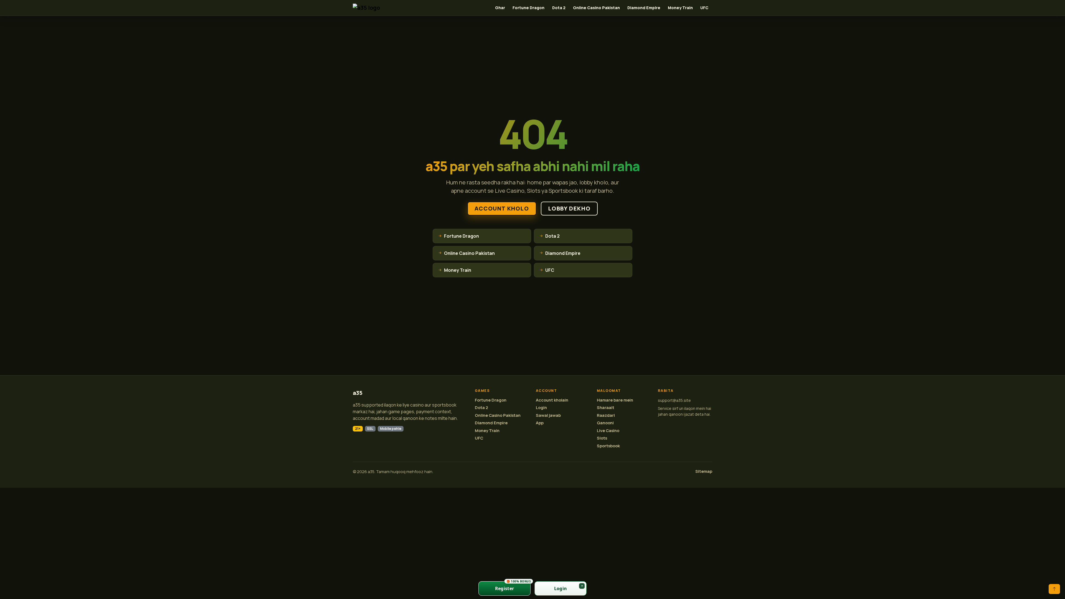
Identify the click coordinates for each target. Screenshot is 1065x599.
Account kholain (552, 400)
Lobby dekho (569, 208)
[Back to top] (1054, 589)
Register (513, 586)
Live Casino (608, 430)
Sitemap (703, 471)
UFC (704, 7)
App (540, 422)
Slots (602, 438)
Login (541, 407)
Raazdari (606, 415)
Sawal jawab (548, 415)
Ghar (500, 7)
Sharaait (605, 407)
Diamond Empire (643, 7)
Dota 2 (559, 7)
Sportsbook (608, 445)
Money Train (680, 7)
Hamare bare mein (615, 400)
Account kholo (502, 208)
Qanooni (605, 422)
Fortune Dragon (528, 7)
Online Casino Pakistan (596, 7)
